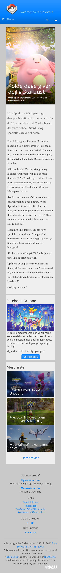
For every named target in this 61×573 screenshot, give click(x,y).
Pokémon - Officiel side (30, 512)
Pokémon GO (12, 556)
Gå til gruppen (30, 356)
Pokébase (8, 19)
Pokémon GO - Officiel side (30, 509)
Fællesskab (30, 505)
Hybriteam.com (30, 480)
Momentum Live (30, 488)
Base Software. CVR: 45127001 (37, 545)
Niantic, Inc (49, 556)
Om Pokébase (30, 502)
